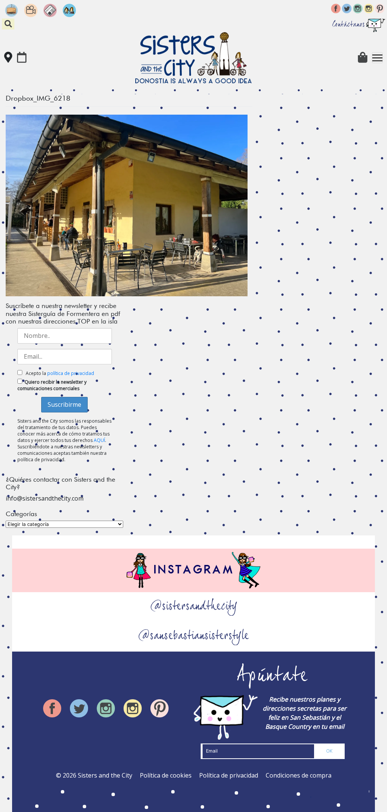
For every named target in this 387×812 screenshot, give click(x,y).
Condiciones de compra (298, 775)
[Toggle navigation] (377, 57)
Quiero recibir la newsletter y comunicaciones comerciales (52, 385)
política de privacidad (70, 373)
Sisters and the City (105, 775)
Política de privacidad (228, 775)
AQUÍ (99, 440)
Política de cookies (166, 775)
